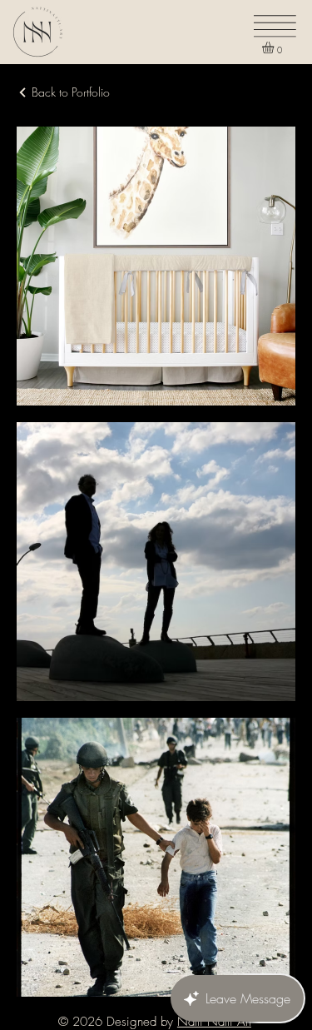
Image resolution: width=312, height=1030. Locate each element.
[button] (275, 47)
